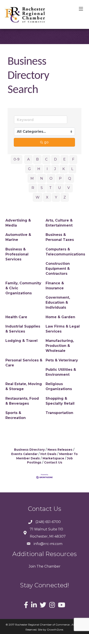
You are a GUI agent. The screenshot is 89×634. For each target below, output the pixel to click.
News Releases (60, 449)
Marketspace (53, 458)
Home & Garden (60, 317)
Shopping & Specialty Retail (60, 401)
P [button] (60, 178)
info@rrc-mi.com (48, 544)
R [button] (33, 188)
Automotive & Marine (18, 237)
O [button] (50, 178)
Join (32, 566)
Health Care (16, 317)
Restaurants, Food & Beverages (22, 401)
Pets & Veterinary (62, 360)
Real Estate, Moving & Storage (23, 386)
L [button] (72, 169)
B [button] (37, 159)
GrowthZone (55, 629)
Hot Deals (48, 454)
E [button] (64, 159)
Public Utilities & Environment (61, 372)
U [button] (59, 188)
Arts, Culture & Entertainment (59, 222)
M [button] (32, 178)
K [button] (63, 169)
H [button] (38, 169)
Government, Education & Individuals (58, 302)
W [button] (38, 197)
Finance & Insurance (55, 285)
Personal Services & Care (23, 362)
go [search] (46, 142)
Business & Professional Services (17, 254)
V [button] (68, 188)
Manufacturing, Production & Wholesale (60, 346)
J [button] (55, 169)
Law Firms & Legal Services (63, 328)
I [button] (47, 169)
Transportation (59, 413)
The (39, 566)
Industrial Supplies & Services (22, 328)
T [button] (50, 188)
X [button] (47, 197)
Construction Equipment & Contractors (58, 269)
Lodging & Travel (21, 341)
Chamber (51, 566)
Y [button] (56, 197)
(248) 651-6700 (48, 522)
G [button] (29, 169)
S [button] (42, 188)
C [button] (46, 159)
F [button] (73, 159)
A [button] (28, 159)
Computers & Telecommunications (65, 251)
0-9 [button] (16, 159)
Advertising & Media (18, 222)
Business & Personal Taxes (60, 237)
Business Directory (29, 449)
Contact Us (53, 462)
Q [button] (69, 178)
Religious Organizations (59, 386)
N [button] (41, 178)
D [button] (55, 159)
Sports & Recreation (15, 415)
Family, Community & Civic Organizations (23, 288)
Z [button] (65, 197)
